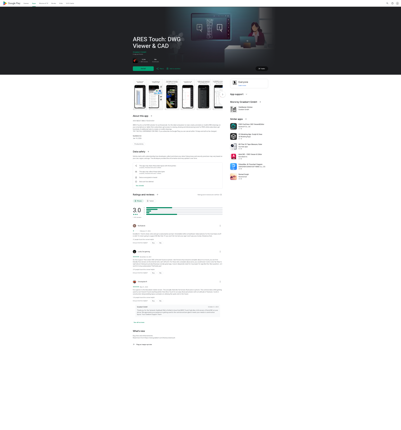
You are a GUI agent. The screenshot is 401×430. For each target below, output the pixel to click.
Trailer (261, 68)
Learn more (242, 85)
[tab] (26, 3)
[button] (140, 94)
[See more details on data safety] (140, 185)
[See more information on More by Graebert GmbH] (260, 101)
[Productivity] (139, 144)
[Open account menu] (397, 3)
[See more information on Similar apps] (245, 119)
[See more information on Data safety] (148, 151)
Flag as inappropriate (142, 344)
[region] (162, 60)
